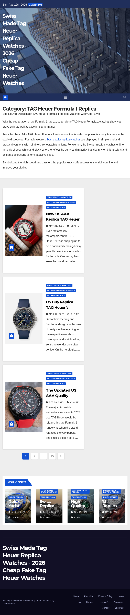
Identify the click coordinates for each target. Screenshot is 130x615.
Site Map (119, 608)
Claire (74, 226)
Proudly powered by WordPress (18, 600)
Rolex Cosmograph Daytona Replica (49, 490)
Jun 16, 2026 (80, 512)
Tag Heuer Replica (56, 207)
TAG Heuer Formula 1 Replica (61, 202)
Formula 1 (103, 602)
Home (76, 596)
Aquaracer (119, 602)
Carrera (89, 602)
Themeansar (9, 603)
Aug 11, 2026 (18, 512)
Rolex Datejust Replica (79, 491)
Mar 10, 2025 (56, 314)
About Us (88, 596)
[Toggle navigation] (65, 97)
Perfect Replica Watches (59, 197)
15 (52, 456)
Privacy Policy (105, 596)
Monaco (106, 608)
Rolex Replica (16, 497)
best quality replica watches (63, 139)
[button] (124, 97)
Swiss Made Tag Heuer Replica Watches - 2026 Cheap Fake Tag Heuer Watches (25, 562)
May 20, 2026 (112, 512)
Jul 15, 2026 (49, 512)
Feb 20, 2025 (56, 402)
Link (79, 602)
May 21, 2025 (56, 226)
